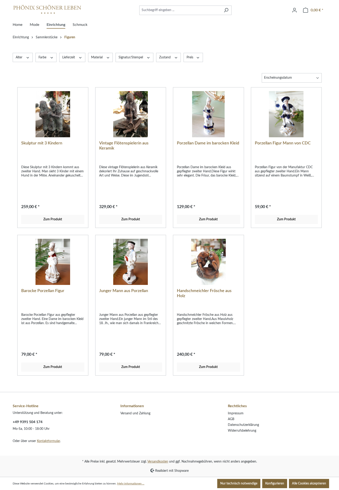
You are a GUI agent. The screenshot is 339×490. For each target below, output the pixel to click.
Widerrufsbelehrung (242, 430)
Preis (190, 57)
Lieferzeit (69, 57)
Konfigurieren (274, 483)
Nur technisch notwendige (238, 483)
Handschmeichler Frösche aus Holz (204, 293)
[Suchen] (226, 10)
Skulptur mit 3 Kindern (41, 143)
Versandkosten (157, 461)
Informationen (132, 406)
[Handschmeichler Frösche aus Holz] (208, 262)
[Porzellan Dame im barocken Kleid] (208, 114)
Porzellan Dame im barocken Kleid (208, 143)
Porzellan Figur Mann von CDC (283, 143)
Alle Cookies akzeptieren (309, 483)
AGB (231, 419)
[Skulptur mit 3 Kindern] (52, 114)
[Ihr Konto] (294, 10)
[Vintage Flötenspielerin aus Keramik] (130, 114)
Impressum (236, 413)
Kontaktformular (48, 441)
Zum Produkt (52, 219)
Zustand (165, 57)
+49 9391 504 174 (27, 422)
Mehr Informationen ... (130, 483)
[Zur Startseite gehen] (47, 9)
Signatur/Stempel (131, 57)
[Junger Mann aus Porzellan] (130, 262)
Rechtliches (237, 406)
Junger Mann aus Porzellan (123, 291)
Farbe (43, 57)
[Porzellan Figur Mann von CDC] (286, 114)
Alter (19, 57)
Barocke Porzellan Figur (42, 291)
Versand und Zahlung (135, 413)
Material (97, 57)
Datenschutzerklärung (243, 425)
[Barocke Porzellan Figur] (52, 262)
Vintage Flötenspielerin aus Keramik (124, 145)
